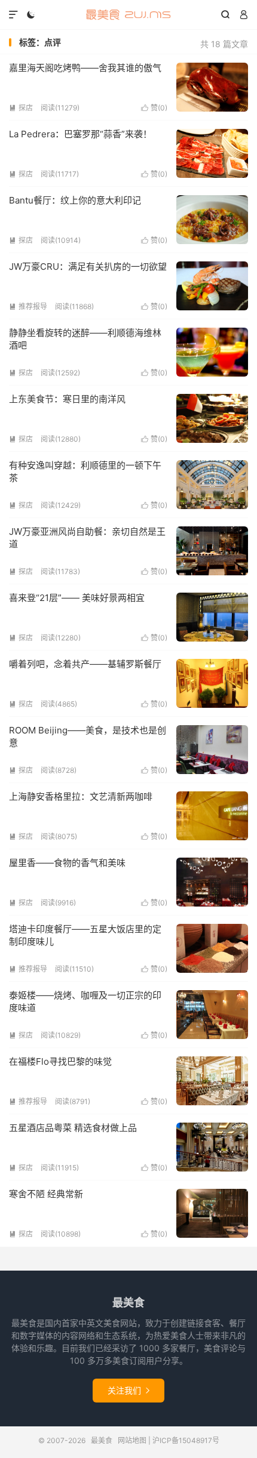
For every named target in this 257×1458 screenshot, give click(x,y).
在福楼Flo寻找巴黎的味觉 (60, 1061)
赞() (154, 107)
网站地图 (132, 1440)
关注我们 (128, 1390)
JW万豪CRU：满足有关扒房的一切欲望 (88, 266)
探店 (21, 107)
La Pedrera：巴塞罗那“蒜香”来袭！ (80, 134)
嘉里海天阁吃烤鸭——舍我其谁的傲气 (85, 67)
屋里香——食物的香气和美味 (67, 862)
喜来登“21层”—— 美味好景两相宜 (77, 597)
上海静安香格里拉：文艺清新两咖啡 (80, 796)
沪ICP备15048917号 (185, 1440)
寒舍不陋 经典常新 (46, 1194)
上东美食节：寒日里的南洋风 (67, 399)
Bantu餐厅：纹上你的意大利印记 (75, 200)
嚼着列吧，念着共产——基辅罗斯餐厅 (85, 664)
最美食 (128, 15)
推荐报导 (28, 306)
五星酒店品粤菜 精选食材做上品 (73, 1127)
